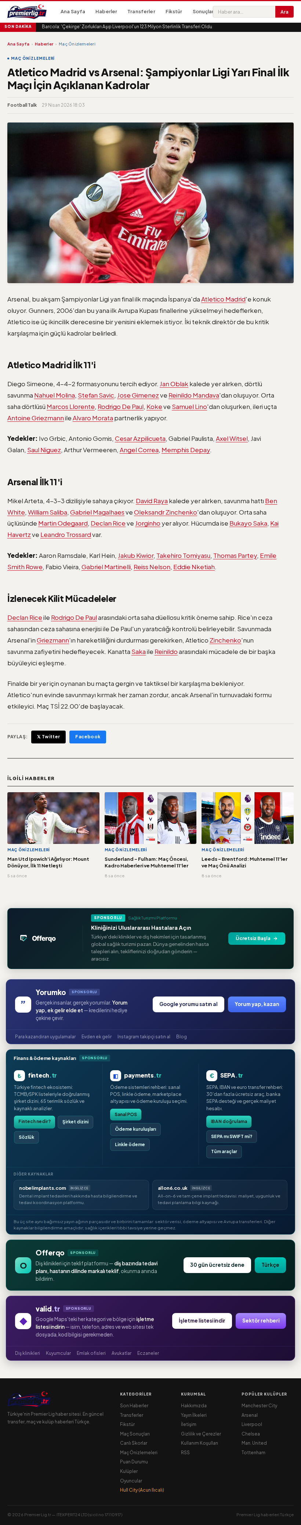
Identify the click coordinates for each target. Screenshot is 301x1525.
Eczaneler (148, 1353)
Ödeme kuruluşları (135, 1129)
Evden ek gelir (96, 1036)
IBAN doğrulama (229, 1121)
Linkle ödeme (130, 1144)
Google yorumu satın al (188, 1004)
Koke (154, 406)
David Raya (152, 501)
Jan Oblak (174, 384)
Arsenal (250, 1415)
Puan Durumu (134, 1461)
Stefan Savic (96, 395)
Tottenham (253, 1452)
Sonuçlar (203, 11)
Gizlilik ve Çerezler (201, 1434)
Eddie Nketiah (194, 567)
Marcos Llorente (71, 406)
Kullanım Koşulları (199, 1443)
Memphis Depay (186, 450)
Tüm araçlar (224, 1151)
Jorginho (147, 523)
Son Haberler (134, 1405)
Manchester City (259, 1405)
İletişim (188, 1424)
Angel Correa (139, 450)
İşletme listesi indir (202, 1320)
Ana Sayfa (73, 11)
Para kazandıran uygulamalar (45, 1036)
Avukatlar (121, 1353)
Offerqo (50, 1252)
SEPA (231, 1075)
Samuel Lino (189, 406)
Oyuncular (131, 1481)
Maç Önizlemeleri (138, 1452)
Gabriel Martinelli (106, 567)
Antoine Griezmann (35, 418)
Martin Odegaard (63, 523)
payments (143, 1075)
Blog (181, 1036)
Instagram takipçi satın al (143, 1036)
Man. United (254, 1443)
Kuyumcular (58, 1353)
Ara (284, 12)
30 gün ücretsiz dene (217, 1265)
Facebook (87, 736)
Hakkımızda (194, 1405)
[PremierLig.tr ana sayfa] (31, 11)
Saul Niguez (44, 450)
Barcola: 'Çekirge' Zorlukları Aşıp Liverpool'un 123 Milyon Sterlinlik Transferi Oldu (127, 26)
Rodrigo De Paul (121, 406)
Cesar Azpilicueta (140, 438)
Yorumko (51, 992)
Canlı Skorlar (133, 1443)
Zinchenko (225, 640)
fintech (42, 1075)
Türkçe (270, 1265)
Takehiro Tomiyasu (183, 555)
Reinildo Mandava (193, 395)
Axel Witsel (232, 438)
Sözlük (26, 1137)
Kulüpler (129, 1471)
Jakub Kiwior (135, 555)
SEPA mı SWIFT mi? (231, 1136)
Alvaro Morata (93, 418)
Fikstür (174, 11)
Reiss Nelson (152, 567)
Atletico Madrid (223, 299)
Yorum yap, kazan (257, 1004)
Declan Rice (108, 523)
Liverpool (252, 1424)
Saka (138, 651)
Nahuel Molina (54, 395)
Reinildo (166, 651)
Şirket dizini (75, 1121)
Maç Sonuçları (135, 1434)
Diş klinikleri (27, 1353)
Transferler (141, 11)
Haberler (106, 11)
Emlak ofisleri (91, 1353)
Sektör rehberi (260, 1320)
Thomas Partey (235, 555)
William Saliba (47, 512)
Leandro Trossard (65, 534)
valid (48, 1308)
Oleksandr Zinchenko (165, 512)
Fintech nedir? (34, 1121)
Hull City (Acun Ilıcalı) (142, 1490)
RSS (185, 1452)
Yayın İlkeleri (194, 1415)
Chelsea (251, 1434)
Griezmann (53, 640)
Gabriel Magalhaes (97, 512)
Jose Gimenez (138, 395)
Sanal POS (126, 1114)
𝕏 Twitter (48, 736)
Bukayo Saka (248, 523)
